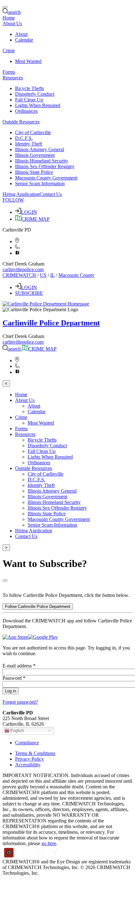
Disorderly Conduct (34, 94)
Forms (9, 72)
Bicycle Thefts (29, 88)
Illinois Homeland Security (41, 160)
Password (14, 678)
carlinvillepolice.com (23, 269)
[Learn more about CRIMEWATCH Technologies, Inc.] (31, 856)
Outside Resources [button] (21, 121)
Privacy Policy (29, 759)
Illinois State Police (34, 172)
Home (9, 17)
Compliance (27, 742)
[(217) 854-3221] (17, 247)
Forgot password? (20, 702)
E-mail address (19, 665)
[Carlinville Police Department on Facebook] (17, 253)
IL (52, 275)
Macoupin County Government (46, 177)
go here (48, 843)
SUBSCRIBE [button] (29, 293)
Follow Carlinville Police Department (37, 606)
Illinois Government (35, 155)
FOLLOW (13, 200)
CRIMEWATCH (19, 275)
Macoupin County (76, 275)
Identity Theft (28, 143)
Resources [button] (13, 77)
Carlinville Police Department (51, 323)
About (21, 34)
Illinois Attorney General (39, 149)
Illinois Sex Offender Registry (44, 166)
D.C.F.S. (24, 138)
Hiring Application (21, 194)
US (43, 275)
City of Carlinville (33, 132)
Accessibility (27, 764)
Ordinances (26, 111)
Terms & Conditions (35, 753)
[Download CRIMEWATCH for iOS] (15, 637)
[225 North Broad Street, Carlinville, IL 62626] (17, 241)
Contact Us (51, 194)
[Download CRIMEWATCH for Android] (43, 637)
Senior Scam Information (40, 183)
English (17, 730)
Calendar (24, 40)
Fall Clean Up (29, 99)
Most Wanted (28, 61)
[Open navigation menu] (5, 7)
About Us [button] (12, 23)
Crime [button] (9, 50)
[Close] (5, 580)
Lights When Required (37, 105)
